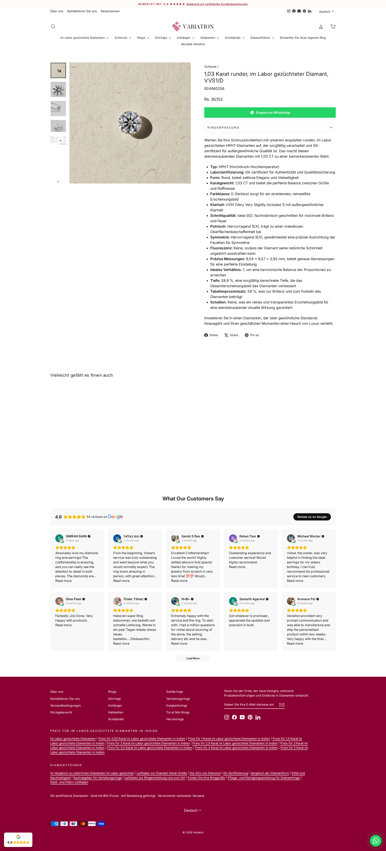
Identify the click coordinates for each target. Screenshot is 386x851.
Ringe (141, 37)
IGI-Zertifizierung (235, 773)
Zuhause (210, 66)
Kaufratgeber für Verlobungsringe (97, 778)
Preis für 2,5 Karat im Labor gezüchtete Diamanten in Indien (235, 743)
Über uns (56, 11)
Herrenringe (175, 719)
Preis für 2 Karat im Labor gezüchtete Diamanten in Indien (148, 743)
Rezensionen (110, 11)
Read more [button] (63, 581)
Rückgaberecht (61, 712)
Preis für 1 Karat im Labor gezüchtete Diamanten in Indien (229, 738)
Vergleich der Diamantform (269, 773)
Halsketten (208, 37)
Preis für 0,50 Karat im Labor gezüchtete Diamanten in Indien (141, 738)
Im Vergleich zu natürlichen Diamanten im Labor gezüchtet (92, 773)
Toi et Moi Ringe (178, 712)
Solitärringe (174, 692)
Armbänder (233, 37)
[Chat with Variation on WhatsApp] (376, 841)
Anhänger (184, 37)
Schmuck (121, 37)
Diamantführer (260, 37)
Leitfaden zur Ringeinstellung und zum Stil (154, 778)
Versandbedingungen (65, 705)
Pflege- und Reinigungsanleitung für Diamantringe (264, 778)
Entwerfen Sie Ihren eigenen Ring (303, 37)
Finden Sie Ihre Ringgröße (206, 778)
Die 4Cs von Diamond (205, 773)
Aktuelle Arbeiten (193, 44)
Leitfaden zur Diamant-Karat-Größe (162, 773)
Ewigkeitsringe (176, 705)
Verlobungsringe (178, 699)
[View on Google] (59, 538)
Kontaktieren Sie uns (82, 11)
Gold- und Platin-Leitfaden (69, 782)
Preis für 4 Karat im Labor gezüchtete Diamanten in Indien (236, 748)
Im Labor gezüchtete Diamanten (83, 37)
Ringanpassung (223, 127)
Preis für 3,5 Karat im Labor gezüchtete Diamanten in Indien (149, 748)
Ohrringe (161, 37)
